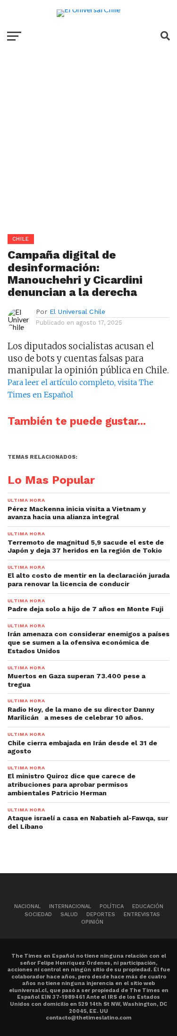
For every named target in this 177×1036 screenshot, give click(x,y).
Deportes (100, 914)
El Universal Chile (77, 311)
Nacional (27, 906)
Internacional (70, 906)
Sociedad (38, 914)
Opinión (92, 922)
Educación (147, 906)
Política (112, 906)
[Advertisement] (88, 145)
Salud (69, 914)
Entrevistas (142, 914)
